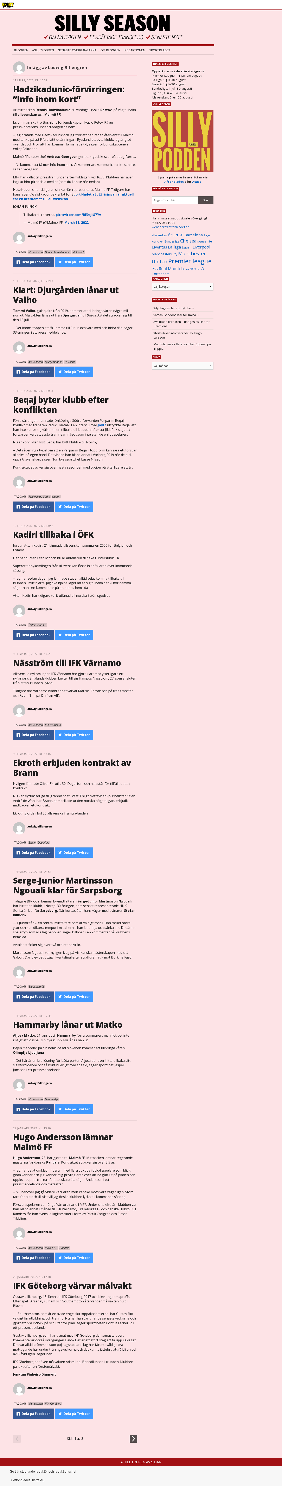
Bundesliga (171, 241)
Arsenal (176, 235)
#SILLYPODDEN (43, 50)
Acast (196, 181)
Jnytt (102, 425)
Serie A (197, 268)
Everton (201, 241)
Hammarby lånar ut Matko (68, 1024)
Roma (185, 269)
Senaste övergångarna (77, 50)
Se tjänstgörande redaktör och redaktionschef (43, 1471)
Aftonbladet (174, 181)
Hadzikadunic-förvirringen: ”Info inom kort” (68, 94)
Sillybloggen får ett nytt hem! (173, 308)
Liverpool (201, 247)
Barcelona (193, 234)
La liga (174, 247)
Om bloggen (110, 50)
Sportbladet (159, 50)
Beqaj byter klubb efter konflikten (61, 404)
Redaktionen (134, 50)
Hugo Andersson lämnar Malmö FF (63, 1141)
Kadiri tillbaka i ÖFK (53, 534)
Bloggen (21, 50)
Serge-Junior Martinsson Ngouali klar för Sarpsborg (67, 885)
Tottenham (160, 274)
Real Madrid (170, 268)
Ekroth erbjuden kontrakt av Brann (72, 767)
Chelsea (188, 241)
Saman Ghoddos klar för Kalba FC (176, 315)
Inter (210, 241)
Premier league (190, 261)
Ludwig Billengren (39, 236)
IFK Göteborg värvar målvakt (72, 1285)
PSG (155, 269)
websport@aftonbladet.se (170, 227)
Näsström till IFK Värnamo (67, 662)
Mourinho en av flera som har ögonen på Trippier (182, 346)
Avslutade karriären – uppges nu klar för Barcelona (181, 324)
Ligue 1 (187, 247)
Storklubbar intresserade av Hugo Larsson (177, 335)
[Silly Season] (113, 27)
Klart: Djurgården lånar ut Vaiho (65, 294)
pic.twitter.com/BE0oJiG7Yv (78, 214)
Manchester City (164, 254)
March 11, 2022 (76, 222)
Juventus (159, 247)
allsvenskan (159, 235)
